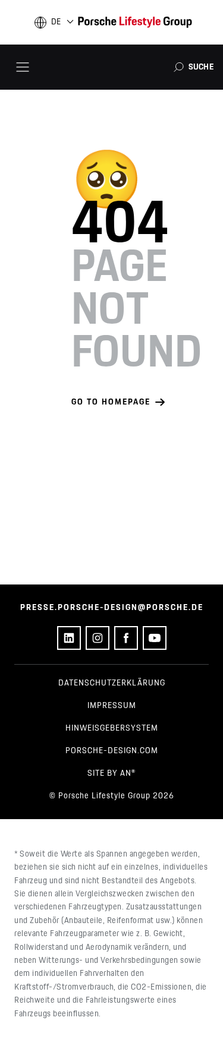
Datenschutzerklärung (111, 683)
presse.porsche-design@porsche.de (111, 608)
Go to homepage (110, 402)
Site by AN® (111, 773)
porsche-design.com (111, 751)
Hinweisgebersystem (111, 728)
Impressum (111, 706)
